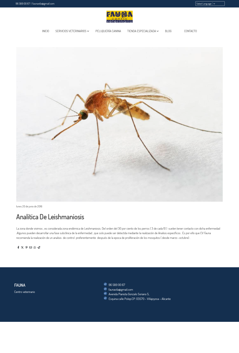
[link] (119, 17)
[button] (72, 31)
